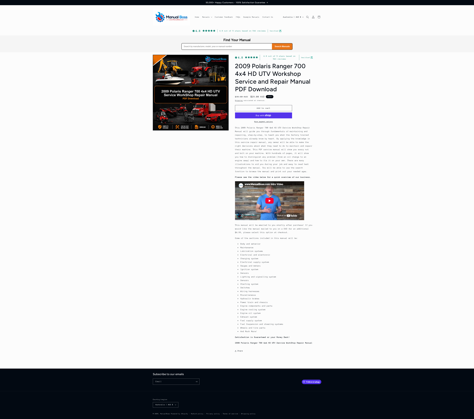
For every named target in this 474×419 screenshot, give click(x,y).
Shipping (239, 100)
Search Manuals (282, 46)
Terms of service (230, 414)
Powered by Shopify (179, 414)
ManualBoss (165, 414)
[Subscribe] (196, 382)
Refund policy (197, 414)
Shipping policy (248, 414)
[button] (207, 17)
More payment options (263, 121)
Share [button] (240, 351)
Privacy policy (213, 414)
